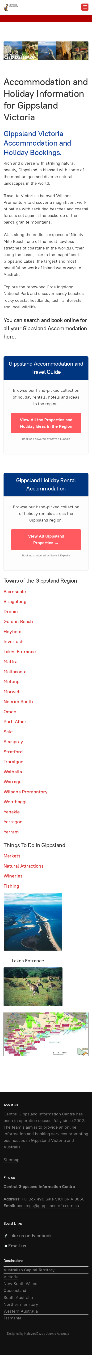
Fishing (11, 886)
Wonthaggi (15, 802)
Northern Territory (21, 1304)
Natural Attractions (24, 866)
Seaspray (13, 742)
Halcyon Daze (33, 1334)
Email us (17, 1246)
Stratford (13, 752)
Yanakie (12, 812)
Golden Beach (18, 621)
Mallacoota (15, 672)
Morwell (12, 692)
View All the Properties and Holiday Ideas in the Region (46, 423)
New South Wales (20, 1283)
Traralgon (14, 762)
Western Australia (21, 1311)
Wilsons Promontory (25, 792)
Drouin (11, 611)
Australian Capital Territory (29, 1270)
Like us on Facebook (30, 1236)
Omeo (10, 712)
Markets (12, 856)
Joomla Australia (57, 1334)
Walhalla (13, 772)
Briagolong (15, 601)
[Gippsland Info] (11, 7)
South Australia (18, 1297)
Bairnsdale (15, 591)
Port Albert (16, 721)
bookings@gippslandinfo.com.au (48, 1205)
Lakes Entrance (20, 652)
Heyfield (12, 632)
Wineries (13, 876)
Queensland (15, 1290)
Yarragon (13, 822)
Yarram (11, 832)
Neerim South (18, 701)
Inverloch (14, 641)
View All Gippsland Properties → (46, 539)
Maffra (10, 661)
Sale (8, 732)
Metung (12, 681)
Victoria (11, 1276)
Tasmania (12, 1318)
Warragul (13, 782)
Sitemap (11, 1159)
